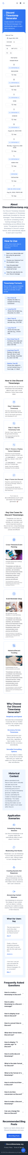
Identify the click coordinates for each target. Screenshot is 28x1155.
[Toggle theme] (17, 3)
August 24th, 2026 (13, 38)
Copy (15, 74)
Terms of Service (19, 1147)
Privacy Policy (8, 1147)
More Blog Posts (14, 1136)
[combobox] (14, 48)
